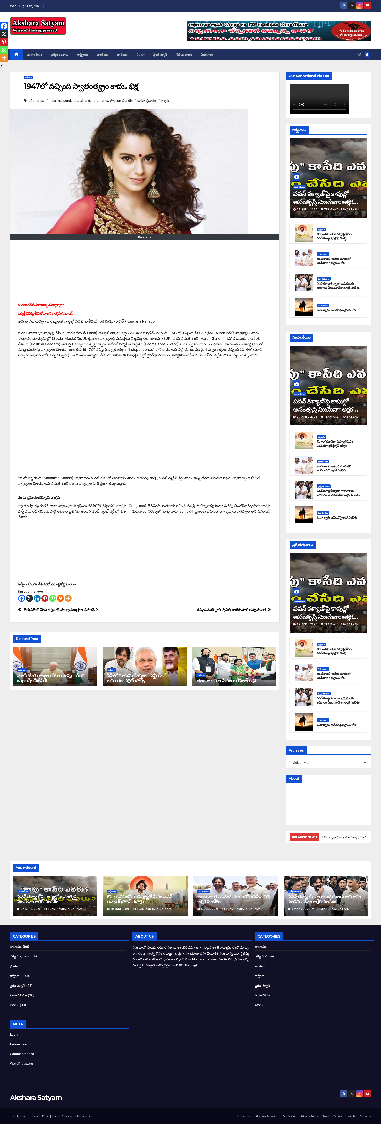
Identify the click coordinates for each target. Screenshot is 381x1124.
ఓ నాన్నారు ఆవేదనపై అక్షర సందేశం (337, 310)
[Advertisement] (145, 272)
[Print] (60, 598)
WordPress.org (21, 1064)
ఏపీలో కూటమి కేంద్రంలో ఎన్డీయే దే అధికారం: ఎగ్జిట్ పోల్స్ (136, 678)
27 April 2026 (307, 209)
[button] (360, 55)
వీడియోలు (207, 54)
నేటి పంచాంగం (184, 54)
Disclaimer (289, 1116)
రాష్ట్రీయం (82, 54)
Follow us (365, 1116)
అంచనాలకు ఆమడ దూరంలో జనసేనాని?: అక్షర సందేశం (334, 261)
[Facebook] (21, 598)
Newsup (67, 1116)
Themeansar (84, 1116)
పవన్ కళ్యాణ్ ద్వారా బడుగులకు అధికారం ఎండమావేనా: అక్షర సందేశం (338, 285)
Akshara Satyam (36, 39)
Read (325, 1116)
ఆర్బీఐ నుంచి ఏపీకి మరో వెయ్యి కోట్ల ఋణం (47, 584)
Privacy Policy (309, 1116)
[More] (68, 598)
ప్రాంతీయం (103, 54)
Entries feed (19, 1044)
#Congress (36, 101)
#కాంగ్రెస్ (164, 101)
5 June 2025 (210, 908)
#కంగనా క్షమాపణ (146, 101)
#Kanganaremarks (94, 101)
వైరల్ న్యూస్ (160, 54)
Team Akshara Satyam (341, 209)
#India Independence (62, 101)
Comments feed (22, 1054)
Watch (350, 1116)
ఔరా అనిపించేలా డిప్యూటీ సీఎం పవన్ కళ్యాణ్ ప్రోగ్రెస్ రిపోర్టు (335, 236)
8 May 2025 (300, 908)
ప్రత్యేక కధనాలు (59, 54)
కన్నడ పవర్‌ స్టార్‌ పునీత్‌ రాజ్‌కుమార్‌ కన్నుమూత (231, 609)
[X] (29, 598)
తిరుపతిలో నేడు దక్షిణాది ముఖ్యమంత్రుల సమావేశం (61, 609)
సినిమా (141, 54)
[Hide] (1, 65)
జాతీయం (122, 54)
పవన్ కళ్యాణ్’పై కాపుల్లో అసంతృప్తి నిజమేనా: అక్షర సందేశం (323, 202)
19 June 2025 (121, 908)
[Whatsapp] (52, 598)
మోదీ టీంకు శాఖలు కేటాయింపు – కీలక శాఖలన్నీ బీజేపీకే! (50, 678)
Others (337, 1116)
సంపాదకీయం (34, 54)
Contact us (243, 1116)
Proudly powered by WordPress (30, 1116)
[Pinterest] (44, 598)
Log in (14, 1034)
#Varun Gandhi (121, 101)
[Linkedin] (37, 598)
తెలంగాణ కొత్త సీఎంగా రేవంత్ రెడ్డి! (226, 680)
